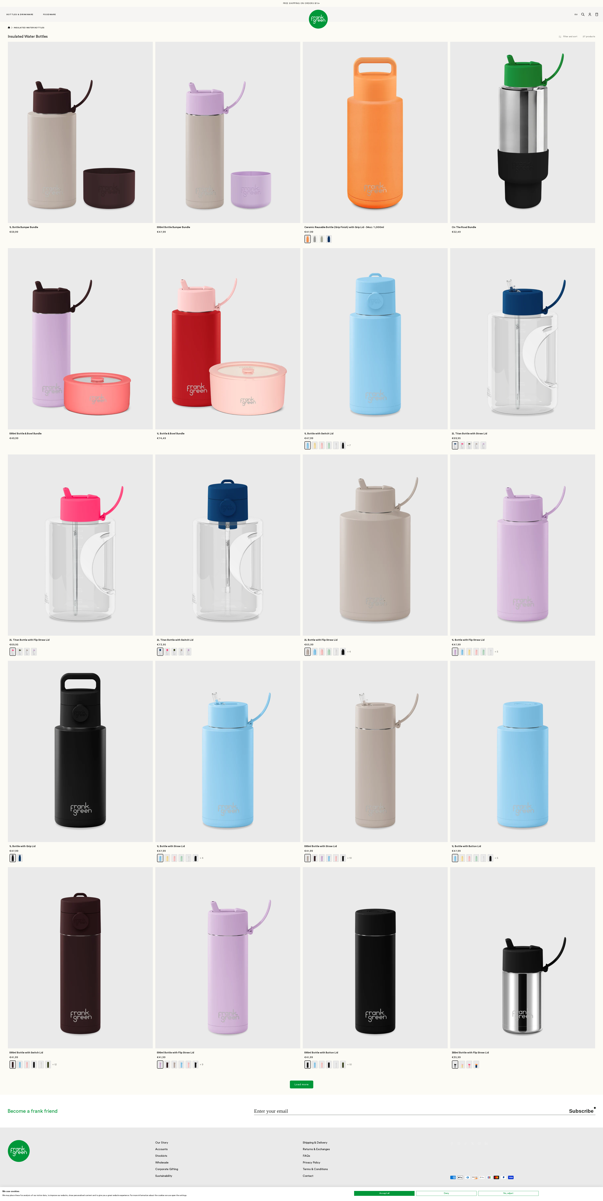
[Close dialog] (332, 570)
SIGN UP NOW (301, 618)
